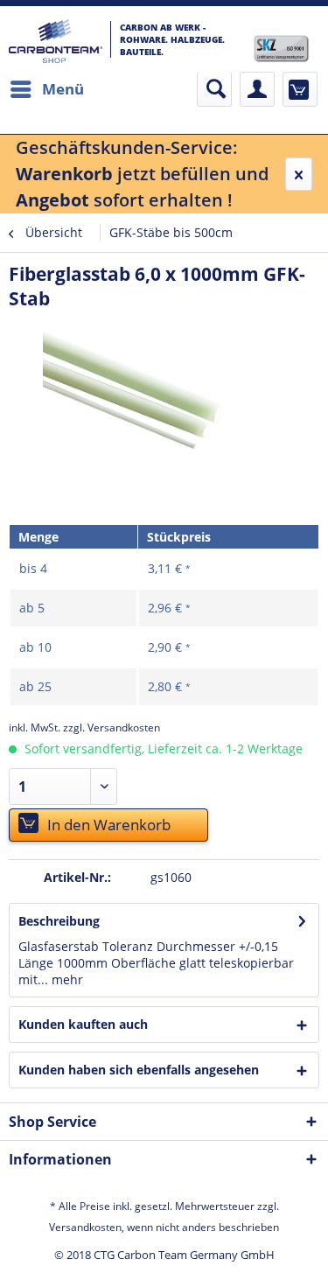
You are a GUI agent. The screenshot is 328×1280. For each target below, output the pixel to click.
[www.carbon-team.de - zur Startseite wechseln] (55, 41)
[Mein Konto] (257, 89)
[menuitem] (46, 89)
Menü (63, 89)
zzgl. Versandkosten (111, 727)
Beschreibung (59, 921)
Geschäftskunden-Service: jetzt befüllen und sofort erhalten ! (142, 174)
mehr (65, 979)
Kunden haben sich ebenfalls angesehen (138, 1069)
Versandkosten (85, 1227)
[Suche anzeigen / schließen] (214, 89)
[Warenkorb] (300, 89)
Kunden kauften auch (83, 1024)
